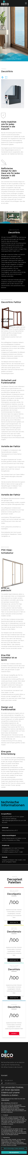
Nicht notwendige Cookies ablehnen (14, 1148)
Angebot (14, 1033)
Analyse (5, 1115)
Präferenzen (7, 1127)
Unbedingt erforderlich (10, 1103)
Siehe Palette (14, 922)
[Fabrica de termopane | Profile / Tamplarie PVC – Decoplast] (5, 3)
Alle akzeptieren (14, 1152)
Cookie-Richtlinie (5, 1100)
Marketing (6, 1137)
